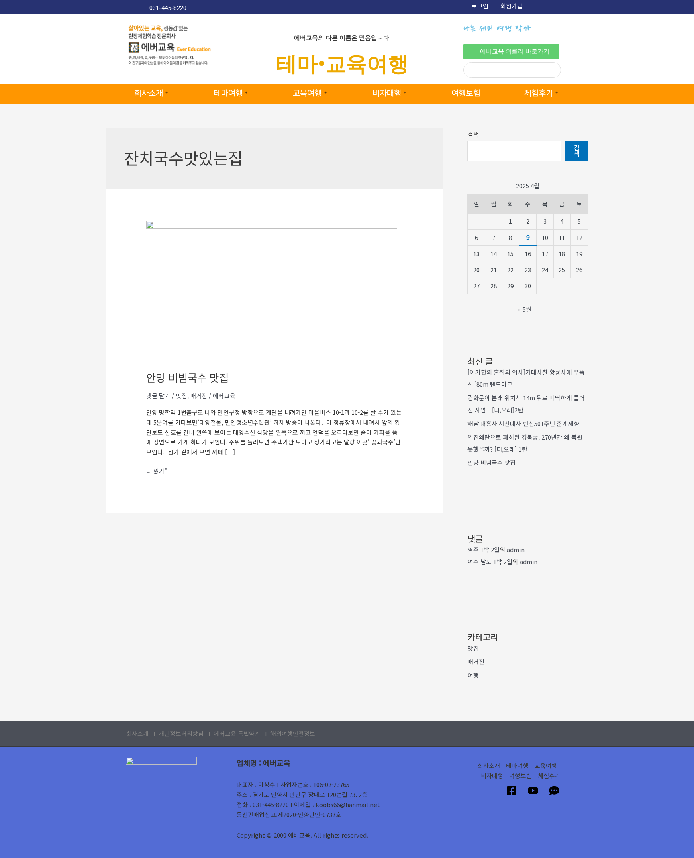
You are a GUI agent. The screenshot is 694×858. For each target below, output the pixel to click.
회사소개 (148, 92)
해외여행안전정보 (292, 733)
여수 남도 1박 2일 (489, 561)
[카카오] (554, 790)
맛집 (181, 395)
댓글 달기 (158, 395)
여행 (473, 675)
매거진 (198, 395)
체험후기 (538, 92)
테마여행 (228, 92)
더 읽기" (156, 470)
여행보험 (465, 92)
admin (516, 549)
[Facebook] (511, 790)
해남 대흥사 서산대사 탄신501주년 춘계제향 (523, 423)
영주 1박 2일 (483, 549)
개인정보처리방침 (181, 733)
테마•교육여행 (342, 64)
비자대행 (386, 92)
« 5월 (524, 309)
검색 (473, 134)
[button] (511, 51)
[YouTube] (533, 790)
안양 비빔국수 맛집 (187, 377)
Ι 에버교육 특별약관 (234, 733)
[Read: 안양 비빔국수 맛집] (271, 290)
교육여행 (307, 92)
